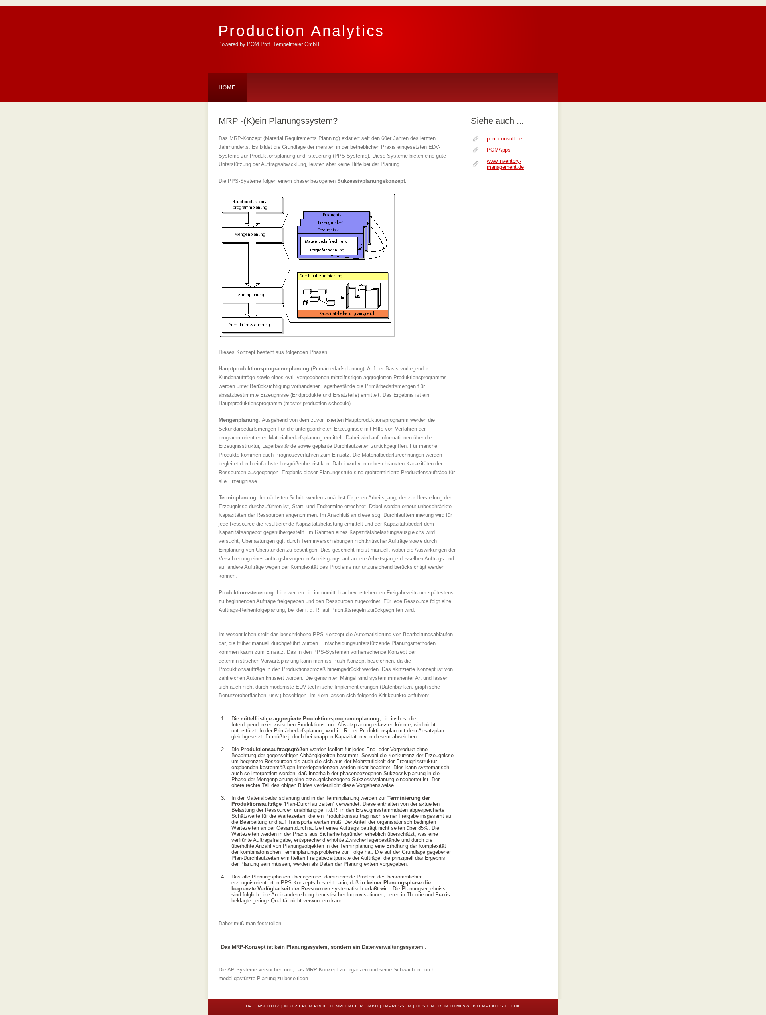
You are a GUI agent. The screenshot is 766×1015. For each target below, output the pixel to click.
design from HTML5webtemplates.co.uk (468, 1006)
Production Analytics (301, 30)
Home (227, 88)
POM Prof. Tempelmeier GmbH (340, 1006)
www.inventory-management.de (505, 164)
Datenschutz (262, 1006)
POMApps (499, 150)
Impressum (397, 1006)
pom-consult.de (504, 139)
